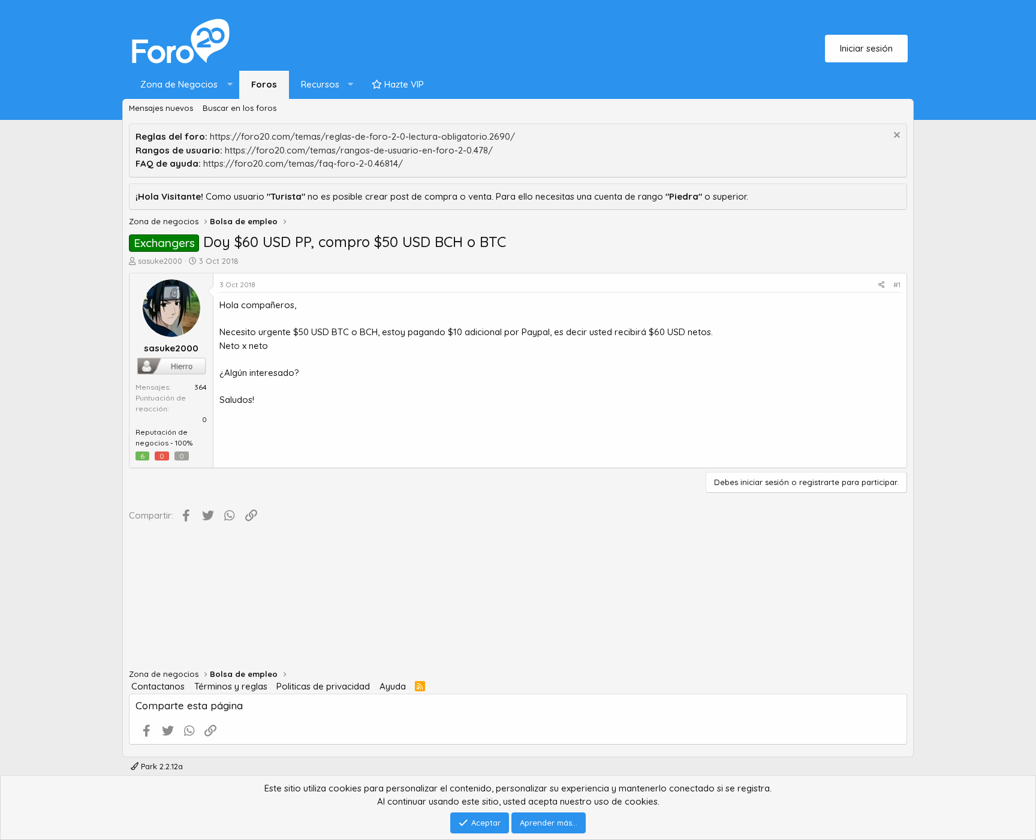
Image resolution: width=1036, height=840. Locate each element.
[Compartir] (881, 285)
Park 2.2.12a (160, 766)
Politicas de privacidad (323, 686)
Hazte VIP (403, 84)
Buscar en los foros (239, 108)
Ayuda (393, 686)
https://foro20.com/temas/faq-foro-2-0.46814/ (303, 163)
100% (183, 442)
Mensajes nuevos (161, 108)
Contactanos (158, 686)
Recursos (320, 84)
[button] (183, 85)
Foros (264, 84)
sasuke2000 (160, 261)
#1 (897, 284)
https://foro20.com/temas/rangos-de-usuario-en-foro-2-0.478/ (359, 150)
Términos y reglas (230, 686)
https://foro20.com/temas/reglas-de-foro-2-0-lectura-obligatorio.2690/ (362, 136)
